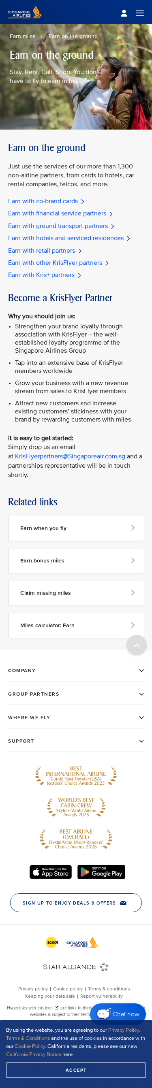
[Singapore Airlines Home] (25, 22)
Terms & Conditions (28, 1038)
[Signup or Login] (132, 12)
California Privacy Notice (33, 1054)
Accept (76, 1070)
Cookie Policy (30, 1046)
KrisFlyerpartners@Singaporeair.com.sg (70, 456)
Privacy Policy (123, 1030)
